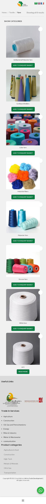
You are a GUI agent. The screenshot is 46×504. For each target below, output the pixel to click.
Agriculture (8, 416)
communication (9, 441)
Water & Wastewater (11, 437)
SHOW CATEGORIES (13, 21)
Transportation (10, 473)
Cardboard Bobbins (23, 104)
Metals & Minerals (11, 463)
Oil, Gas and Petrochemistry (14, 425)
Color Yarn (23, 147)
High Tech (8, 459)
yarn (23, 367)
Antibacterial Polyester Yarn (23, 60)
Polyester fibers (23, 191)
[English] (39, 3)
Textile (12, 12)
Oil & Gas (7, 468)
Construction (8, 420)
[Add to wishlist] (40, 29)
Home (4, 12)
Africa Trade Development (33, 478)
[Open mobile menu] (2, 3)
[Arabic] (35, 3)
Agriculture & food (11, 450)
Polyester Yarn (23, 235)
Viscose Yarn (23, 279)
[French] (42, 3)
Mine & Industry (9, 433)
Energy (6, 429)
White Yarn (23, 323)
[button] (23, 65)
